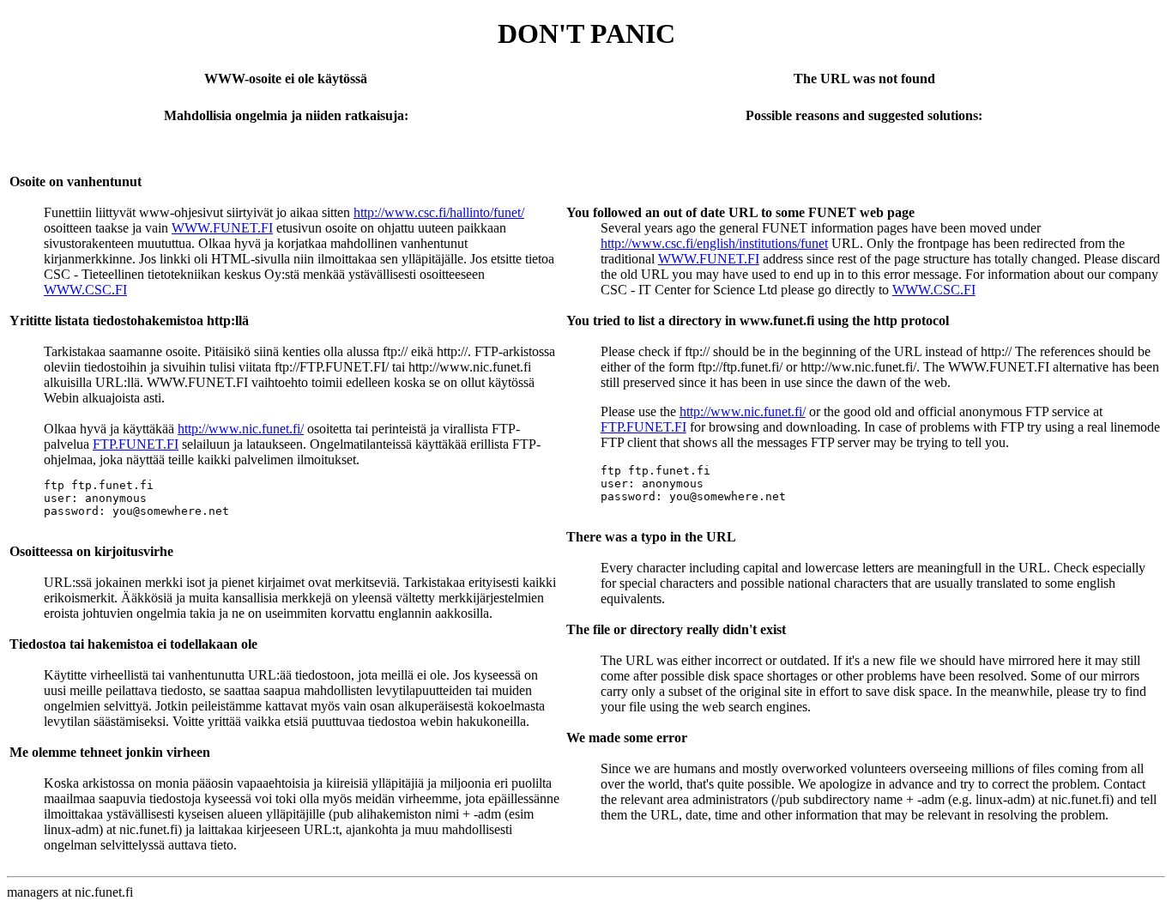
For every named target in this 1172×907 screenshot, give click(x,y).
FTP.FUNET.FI (135, 444)
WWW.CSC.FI (85, 289)
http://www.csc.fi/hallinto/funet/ (438, 212)
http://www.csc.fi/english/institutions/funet (714, 243)
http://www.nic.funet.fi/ (241, 428)
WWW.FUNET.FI (222, 228)
